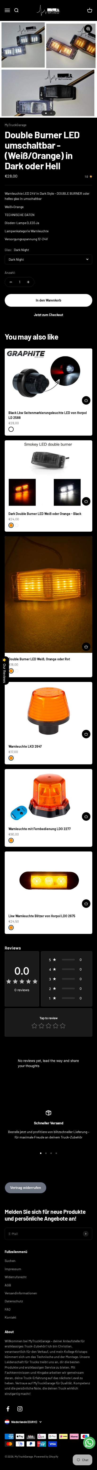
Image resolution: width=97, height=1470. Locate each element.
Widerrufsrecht (16, 1277)
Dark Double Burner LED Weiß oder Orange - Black (44, 514)
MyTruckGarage (15, 125)
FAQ (7, 1309)
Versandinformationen (21, 1293)
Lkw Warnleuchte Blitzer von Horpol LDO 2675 (41, 916)
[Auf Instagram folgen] (20, 1409)
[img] (22, 982)
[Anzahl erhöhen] (28, 282)
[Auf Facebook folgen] (8, 1409)
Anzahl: (10, 273)
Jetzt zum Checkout (48, 315)
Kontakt (10, 1317)
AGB (8, 1285)
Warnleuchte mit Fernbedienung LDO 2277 (39, 829)
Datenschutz (14, 1301)
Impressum (13, 1269)
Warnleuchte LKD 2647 (25, 746)
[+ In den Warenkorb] (86, 400)
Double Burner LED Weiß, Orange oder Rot (39, 659)
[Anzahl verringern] (11, 282)
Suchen (10, 1261)
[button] (66, 959)
